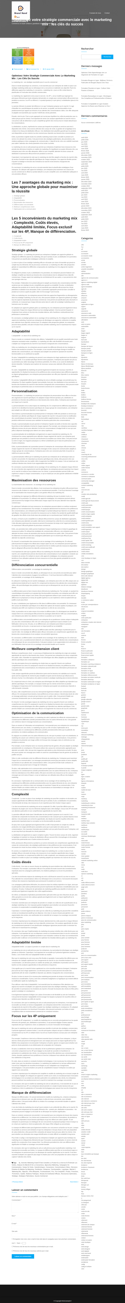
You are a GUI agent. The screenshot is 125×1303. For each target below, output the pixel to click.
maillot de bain (86, 790)
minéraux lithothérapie (88, 836)
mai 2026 (84, 144)
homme (83, 715)
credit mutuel (85, 531)
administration (85, 273)
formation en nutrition (88, 673)
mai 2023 (84, 223)
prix (52, 1171)
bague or (84, 335)
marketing (84, 801)
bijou (82, 355)
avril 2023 (84, 226)
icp (82, 726)
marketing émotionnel (88, 807)
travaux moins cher (87, 1196)
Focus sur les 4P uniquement (23, 242)
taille (82, 1149)
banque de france (87, 346)
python (83, 1026)
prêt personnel (86, 995)
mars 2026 (84, 148)
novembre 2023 (86, 210)
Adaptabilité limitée (20, 240)
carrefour (84, 428)
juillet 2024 (84, 192)
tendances (84, 1169)
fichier (83, 644)
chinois (83, 448)
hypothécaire (85, 719)
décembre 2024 (86, 181)
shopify (83, 1088)
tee (82, 1156)
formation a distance (87, 659)
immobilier (84, 730)
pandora (84, 893)
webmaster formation (88, 1260)
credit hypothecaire (87, 520)
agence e (84, 280)
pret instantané (86, 988)
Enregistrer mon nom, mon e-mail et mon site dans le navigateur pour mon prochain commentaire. (44, 1239)
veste (83, 1213)
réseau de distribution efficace (50, 1174)
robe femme (85, 1037)
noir (82, 867)
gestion (83, 695)
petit (82, 909)
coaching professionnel (88, 456)
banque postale (86, 351)
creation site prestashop (89, 494)
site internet (85, 1099)
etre (82, 629)
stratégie (15, 1176)
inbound (84, 732)
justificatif (84, 759)
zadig (83, 1264)
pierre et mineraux (87, 918)
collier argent (85, 465)
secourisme (85, 1077)
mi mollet (84, 832)
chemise (84, 443)
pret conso (84, 975)
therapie (84, 1182)
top (82, 1191)
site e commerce (86, 1094)
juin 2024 (84, 195)
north (83, 869)
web (82, 1244)
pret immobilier (86, 984)
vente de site (85, 1211)
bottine (83, 395)
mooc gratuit (85, 856)
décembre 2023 (86, 208)
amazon (83, 298)
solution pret (85, 1134)
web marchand (86, 1253)
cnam (83, 450)
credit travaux (85, 549)
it (81, 748)
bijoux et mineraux (87, 364)
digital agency (85, 578)
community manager (87, 481)
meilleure (84, 825)
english (83, 615)
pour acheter (85, 938)
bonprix (83, 384)
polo (82, 931)
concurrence (50, 1167)
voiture (83, 1238)
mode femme (85, 843)
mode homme (85, 847)
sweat (83, 1143)
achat (83, 260)
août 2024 (84, 190)
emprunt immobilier (87, 611)
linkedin (83, 783)
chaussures (85, 441)
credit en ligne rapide (88, 514)
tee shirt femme (86, 1160)
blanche (83, 370)
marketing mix (16, 1171)
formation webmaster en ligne (90, 682)
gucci (83, 710)
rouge (83, 1043)
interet (83, 741)
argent (83, 306)
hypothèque (85, 721)
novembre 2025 (86, 157)
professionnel (85, 1015)
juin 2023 (84, 221)
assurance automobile (88, 315)
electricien (84, 607)
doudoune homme (87, 591)
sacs (82, 1063)
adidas (83, 271)
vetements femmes (87, 1235)
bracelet (83, 410)
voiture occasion (86, 1240)
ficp (82, 646)
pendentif (84, 900)
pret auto (84, 966)
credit (83, 496)
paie (82, 889)
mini (82, 838)
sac (82, 1046)
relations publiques (32, 1174)
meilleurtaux (85, 829)
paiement (84, 891)
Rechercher (87, 48)
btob (82, 417)
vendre (83, 1207)
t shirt (83, 1145)
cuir (82, 560)
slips (82, 1125)
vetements (84, 1231)
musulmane (85, 858)
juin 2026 (84, 142)
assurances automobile (88, 317)
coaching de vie (86, 454)
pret (82, 953)
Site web (14, 1231)
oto (82, 880)
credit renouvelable (87, 543)
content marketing (87, 485)
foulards (83, 688)
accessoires (85, 258)
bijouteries (84, 359)
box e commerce (86, 408)
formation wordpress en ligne (90, 684)
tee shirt (83, 1158)
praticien (84, 949)
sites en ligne (85, 1116)
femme (83, 640)
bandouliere (85, 342)
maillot (83, 787)
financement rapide (87, 655)
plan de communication (88, 920)
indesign (84, 737)
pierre (83, 913)
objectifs (25, 1171)
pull (82, 1024)
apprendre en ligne (87, 304)
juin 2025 (84, 168)
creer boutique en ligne (88, 558)
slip (82, 1123)
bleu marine (85, 375)
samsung (84, 1066)
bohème (84, 379)
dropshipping (85, 593)
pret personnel (86, 993)
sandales (84, 1070)
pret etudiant (85, 979)
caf (82, 421)
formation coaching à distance (91, 664)
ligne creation (85, 776)
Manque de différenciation (22, 245)
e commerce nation (87, 600)
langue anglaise (86, 770)
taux (82, 1152)
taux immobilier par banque (90, 1154)
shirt (82, 1085)
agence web (85, 284)
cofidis (83, 461)
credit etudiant (85, 518)
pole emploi (85, 929)
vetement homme (86, 1229)
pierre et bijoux (86, 915)
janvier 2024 (85, 206)
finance (83, 648)
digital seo (84, 582)
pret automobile (86, 971)
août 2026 (84, 137)
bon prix (83, 381)
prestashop (84, 951)
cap (82, 426)
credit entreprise (86, 516)
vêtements (84, 1233)
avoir (82, 328)
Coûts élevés (18, 238)
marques (84, 812)
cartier (83, 432)
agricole (83, 289)
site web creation (86, 1110)
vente (83, 1209)
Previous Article (17, 1182)
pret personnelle (86, 999)
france (83, 693)
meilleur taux (85, 821)
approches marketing (51, 1165)
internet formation (87, 746)
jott (82, 757)
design (83, 569)
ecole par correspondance (89, 604)
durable (83, 598)
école (83, 602)
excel (83, 633)
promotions (15, 1174)
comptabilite (85, 483)
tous (82, 1194)
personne (84, 904)
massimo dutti (85, 814)
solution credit (85, 1132)
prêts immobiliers (86, 1010)
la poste (83, 768)
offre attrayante (34, 1171)
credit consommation (88, 512)
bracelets (84, 415)
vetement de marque (88, 1224)
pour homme (85, 944)
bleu (82, 373)
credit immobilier (86, 525)
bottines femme (86, 399)
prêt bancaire (85, 973)
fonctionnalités (56, 1169)
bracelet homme (86, 412)
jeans (83, 752)
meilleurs (84, 827)
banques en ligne (87, 353)
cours (83, 487)
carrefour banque (86, 430)
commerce (84, 472)
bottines (83, 397)
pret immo (84, 982)
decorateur (84, 565)
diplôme (83, 584)
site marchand (85, 1105)
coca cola (84, 459)
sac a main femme (87, 1050)
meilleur (83, 818)
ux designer (85, 1202)
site (82, 1092)
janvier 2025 (85, 179)
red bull (83, 1028)
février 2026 (85, 151)
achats (83, 262)
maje (82, 796)
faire (82, 637)
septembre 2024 (86, 188)
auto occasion (85, 324)
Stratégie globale (19, 196)
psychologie (85, 1017)
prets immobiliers (86, 1008)
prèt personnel (86, 997)
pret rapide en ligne (87, 1002)
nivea (83, 865)
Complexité (17, 236)
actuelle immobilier (87, 269)
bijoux (83, 362)
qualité (22, 1174)
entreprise (46, 1169)
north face (84, 871)
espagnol (84, 626)
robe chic (84, 1035)
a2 (82, 249)
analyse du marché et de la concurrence (30, 1165)
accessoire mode (86, 256)
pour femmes (85, 942)
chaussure (84, 439)
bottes (83, 392)
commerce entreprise (88, 476)
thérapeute (84, 1180)
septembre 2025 (86, 162)
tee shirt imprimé (86, 1163)
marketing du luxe (87, 805)
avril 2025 (84, 173)
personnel (84, 907)
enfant (83, 613)
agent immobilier (86, 287)
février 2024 (85, 203)
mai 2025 (84, 170)
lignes (83, 779)
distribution (38, 1169)
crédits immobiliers (87, 554)
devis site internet (87, 576)
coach (83, 452)
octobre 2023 (85, 212)
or (82, 876)
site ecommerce (86, 1096)
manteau (84, 798)
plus (82, 924)
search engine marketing (89, 1074)
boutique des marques (88, 403)
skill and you (85, 1121)
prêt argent (84, 962)
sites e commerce (87, 1114)
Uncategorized (86, 1200)
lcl (82, 772)
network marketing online (89, 860)
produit (68, 1171)
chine (83, 445)
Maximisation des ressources (23, 202)
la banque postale (87, 765)
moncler (83, 851)
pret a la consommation (88, 955)
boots (83, 386)
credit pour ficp (86, 538)
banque (83, 344)
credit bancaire (86, 507)
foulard (83, 686)
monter (83, 854)
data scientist (85, 562)
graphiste (84, 708)
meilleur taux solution (88, 823)
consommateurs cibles (62, 1167)
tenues (83, 1174)
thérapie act (85, 1185)
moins (83, 849)
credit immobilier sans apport (90, 527)
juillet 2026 (84, 139)
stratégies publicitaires (26, 1176)
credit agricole (85, 498)
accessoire (84, 253)
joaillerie (84, 754)
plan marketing (86, 922)
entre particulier (86, 618)
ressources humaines (88, 1030)
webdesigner (85, 1255)
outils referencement (87, 885)
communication (86, 479)
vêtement (84, 1222)
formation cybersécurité (88, 666)
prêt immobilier (86, 986)
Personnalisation (19, 200)
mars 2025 (84, 175)
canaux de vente (28, 1167)
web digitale (85, 1251)
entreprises (84, 624)
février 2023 (85, 230)
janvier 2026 (85, 153)
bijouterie (84, 357)
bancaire (84, 339)
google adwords (86, 699)
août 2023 (84, 217)
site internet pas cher (88, 1103)
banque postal (86, 348)
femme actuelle (86, 642)
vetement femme (86, 1227)
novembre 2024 (86, 184)
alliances (84, 295)
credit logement (86, 529)
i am (82, 723)
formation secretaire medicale (90, 677)
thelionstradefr (18, 69)
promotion (74, 1171)
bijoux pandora (86, 368)
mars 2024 (84, 201)
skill (82, 1118)
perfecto (83, 902)
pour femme (85, 940)
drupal (83, 595)
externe (83, 635)
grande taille (85, 706)
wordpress (84, 1262)
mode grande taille (87, 845)
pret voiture (84, 1006)
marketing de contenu (88, 803)
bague (83, 331)
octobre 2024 (85, 186)
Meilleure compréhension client (24, 207)
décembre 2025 (86, 155)
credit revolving (86, 545)
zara (82, 1269)
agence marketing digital (89, 282)
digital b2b (84, 580)
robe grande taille (87, 1039)
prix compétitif (60, 1171)
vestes (83, 1218)
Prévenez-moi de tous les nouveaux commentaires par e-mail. (33, 1246)
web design (85, 1246)
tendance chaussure (87, 1167)
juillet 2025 (84, 166)
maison (83, 794)
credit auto (84, 503)
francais (83, 690)
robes (83, 1041)
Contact (107, 13)
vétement (84, 1220)
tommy (83, 1187)
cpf (82, 492)
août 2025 (84, 164)
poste (83, 935)
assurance (84, 311)
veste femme (85, 1216)
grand (83, 704)
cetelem (83, 437)
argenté (83, 309)
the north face (85, 1178)
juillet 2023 (84, 219)
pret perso (84, 990)
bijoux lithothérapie (87, 366)
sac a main (84, 1048)
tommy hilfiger (85, 1189)
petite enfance (85, 911)
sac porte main (86, 1059)
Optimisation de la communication (25, 209)
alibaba (83, 291)
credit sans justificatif (88, 547)
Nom (14, 1216)
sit (82, 1090)
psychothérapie (86, 1021)
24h (82, 245)
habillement (85, 712)
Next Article (74, 1182)
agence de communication (89, 278)
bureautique (85, 419)
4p (19, 1163)
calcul (83, 423)
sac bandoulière (86, 1052)
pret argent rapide (87, 964)
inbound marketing (87, 734)
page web (84, 887)
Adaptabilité (18, 198)
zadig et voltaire (86, 1266)
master (83, 816)
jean (82, 750)
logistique (65, 1169)
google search (86, 701)
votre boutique (86, 1242)
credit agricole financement (90, 501)
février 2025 (85, 177)
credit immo (85, 523)
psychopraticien (86, 1019)
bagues (83, 337)
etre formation (85, 631)
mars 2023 (84, 228)
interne (83, 743)
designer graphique (87, 573)
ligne (82, 774)
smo (82, 1127)
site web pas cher (87, 1112)
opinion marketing (87, 874)
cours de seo (85, 490)
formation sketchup (87, 679)
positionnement (45, 1171)
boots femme (85, 388)
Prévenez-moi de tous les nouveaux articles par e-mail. (31, 1251)
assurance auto (86, 313)
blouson (83, 377)
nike (82, 862)
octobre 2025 (85, 159)
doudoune (84, 589)
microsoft (84, 834)
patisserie (84, 898)
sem (82, 1081)
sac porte (84, 1057)
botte (82, 390)
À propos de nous (95, 13)
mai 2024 (84, 197)
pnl (82, 926)
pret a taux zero (86, 957)
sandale (83, 1068)
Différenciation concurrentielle (23, 204)
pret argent (84, 960)
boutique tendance (87, 406)
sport (82, 1138)
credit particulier (86, 534)
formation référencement (89, 675)
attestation (84, 320)
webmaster (84, 1257)
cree (82, 556)
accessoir (84, 251)
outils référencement (87, 882)
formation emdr (86, 668)
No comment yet (33, 69)
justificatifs (84, 761)
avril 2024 (84, 199)
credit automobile (86, 505)
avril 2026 (84, 146)
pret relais (84, 1004)
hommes (84, 717)
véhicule (84, 1205)
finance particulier (87, 651)
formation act (85, 662)
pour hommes (85, 946)
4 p (82, 247)
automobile (84, 326)
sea (82, 1072)
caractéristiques (39, 1167)
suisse (83, 1141)
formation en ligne (87, 670)
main (82, 792)
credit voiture (85, 551)
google (83, 697)
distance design (86, 587)
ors (82, 878)
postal (83, 933)
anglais (83, 302)
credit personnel (86, 536)
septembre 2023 (86, 215)
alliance (83, 293)
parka (83, 896)
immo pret (84, 728)
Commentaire (16, 1200)
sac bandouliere (86, 1054)
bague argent (85, 333)
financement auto (86, 653)
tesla (82, 1176)
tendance (84, 1165)
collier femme (85, 467)
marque (83, 810)
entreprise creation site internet (91, 622)
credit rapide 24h (86, 540)
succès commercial (41, 1176)
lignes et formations (87, 781)
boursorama (85, 401)
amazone (84, 300)
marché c (73, 1169)
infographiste (85, 739)
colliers (83, 470)
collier (83, 463)
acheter (83, 264)
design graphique (87, 571)
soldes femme (85, 1130)
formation (84, 657)
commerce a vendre (87, 474)
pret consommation (87, 977)
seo (82, 1083)
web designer (85, 1249)
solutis (83, 1136)
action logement (86, 267)
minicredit (84, 840)
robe (82, 1032)
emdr (83, 609)
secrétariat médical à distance (91, 1079)
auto (82, 322)
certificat (84, 434)
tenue (83, 1171)
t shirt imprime (85, 1147)
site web (84, 1107)
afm (82, 275)
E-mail (14, 1223)
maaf (82, 785)
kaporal (83, 763)
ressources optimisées (69, 1174)
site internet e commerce (89, 1101)
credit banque (85, 509)
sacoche (84, 1061)
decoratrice (84, 567)
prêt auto (84, 968)
